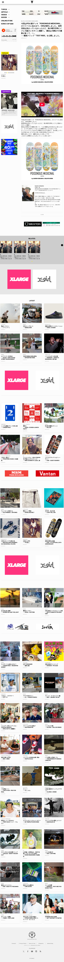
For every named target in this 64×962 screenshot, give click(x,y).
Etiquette (41, 943)
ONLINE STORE (6, 21)
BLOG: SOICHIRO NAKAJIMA (29, 21)
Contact (14, 943)
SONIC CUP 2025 (7, 24)
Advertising (50, 943)
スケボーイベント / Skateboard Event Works (32, 945)
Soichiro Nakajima (39, 186)
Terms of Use (32, 943)
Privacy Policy (22, 943)
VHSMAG (3, 41)
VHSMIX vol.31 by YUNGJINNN (11, 41)
